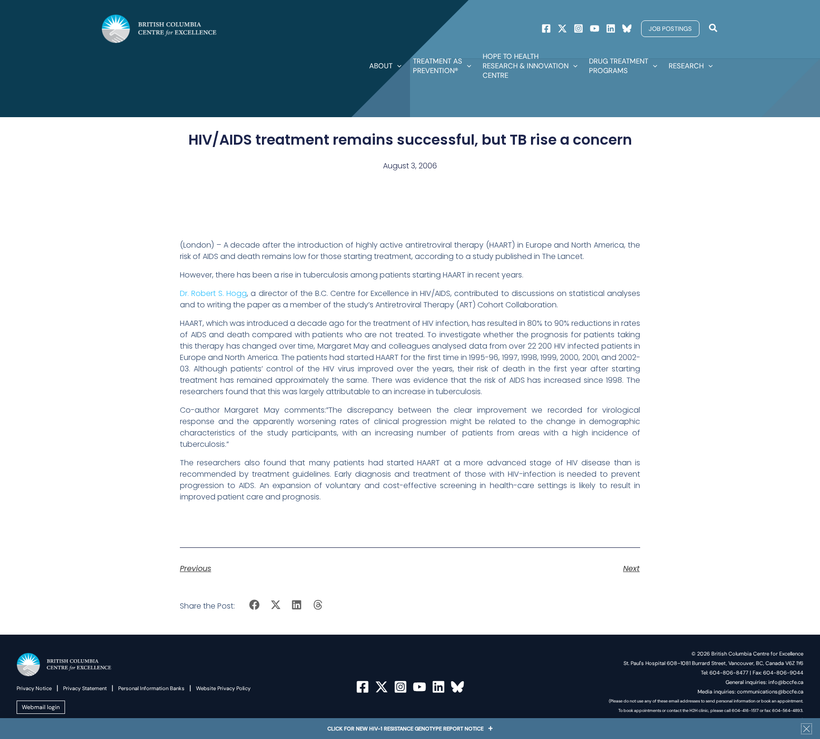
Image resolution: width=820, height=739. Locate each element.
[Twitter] (562, 28)
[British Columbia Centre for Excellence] (159, 28)
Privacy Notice (34, 688)
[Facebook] (546, 28)
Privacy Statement (85, 688)
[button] (670, 28)
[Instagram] (578, 28)
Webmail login (41, 707)
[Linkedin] (610, 28)
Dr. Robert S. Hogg (213, 293)
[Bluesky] (627, 28)
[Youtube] (594, 28)
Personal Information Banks (151, 688)
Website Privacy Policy (223, 688)
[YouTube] (419, 686)
